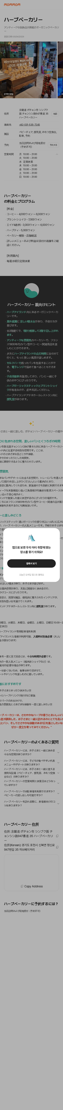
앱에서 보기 (31, 563)
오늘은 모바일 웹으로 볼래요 (31, 574)
